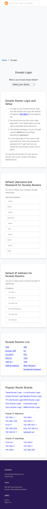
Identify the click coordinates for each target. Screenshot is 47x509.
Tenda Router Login (13, 392)
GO (25, 351)
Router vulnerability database (16, 489)
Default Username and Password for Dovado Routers (23, 184)
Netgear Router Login (33, 396)
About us (8, 502)
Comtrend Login (30, 403)
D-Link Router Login (32, 392)
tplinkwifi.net (29, 432)
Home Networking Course (14, 474)
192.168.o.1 (10, 446)
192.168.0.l (28, 442)
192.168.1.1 (10, 417)
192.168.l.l (9, 450)
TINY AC (8, 362)
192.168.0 (28, 417)
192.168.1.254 (11, 421)
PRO (25, 355)
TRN (25, 362)
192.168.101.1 (11, 432)
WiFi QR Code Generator (14, 487)
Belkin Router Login (32, 407)
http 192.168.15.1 (31, 428)
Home (4, 60)
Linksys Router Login (14, 396)
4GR (25, 347)
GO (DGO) (9, 355)
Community (9, 476)
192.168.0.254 (11, 428)
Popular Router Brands (18, 387)
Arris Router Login (13, 403)
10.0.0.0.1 (9, 442)
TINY (26, 358)
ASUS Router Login (32, 400)
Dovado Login (23, 72)
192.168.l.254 (29, 450)
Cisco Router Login (13, 407)
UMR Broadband (12, 366)
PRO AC (8, 358)
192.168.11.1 (29, 421)
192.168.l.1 (28, 446)
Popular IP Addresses (14, 414)
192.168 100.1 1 (30, 425)
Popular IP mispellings (14, 438)
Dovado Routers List (17, 341)
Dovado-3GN (10, 351)
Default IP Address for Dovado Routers (18, 275)
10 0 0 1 (8, 425)
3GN (7, 347)
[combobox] (24, 3)
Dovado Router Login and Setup (20, 102)
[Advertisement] (23, 31)
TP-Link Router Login (14, 400)
